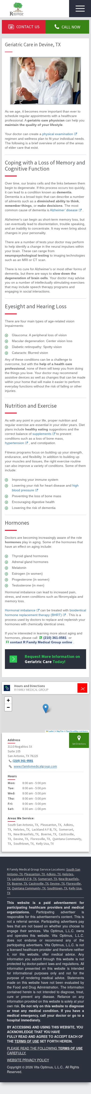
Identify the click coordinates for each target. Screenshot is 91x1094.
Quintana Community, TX (29, 888)
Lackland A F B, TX (24, 879)
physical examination (57, 134)
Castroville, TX (39, 883)
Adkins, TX (53, 874)
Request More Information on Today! (52, 659)
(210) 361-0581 (23, 761)
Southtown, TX (57, 888)
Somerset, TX (47, 879)
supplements (41, 434)
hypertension (14, 443)
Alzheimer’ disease (64, 210)
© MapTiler (59, 731)
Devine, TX (57, 883)
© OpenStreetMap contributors (76, 731)
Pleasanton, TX (34, 874)
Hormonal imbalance (20, 610)
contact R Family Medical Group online (41, 642)
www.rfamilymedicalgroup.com (35, 766)
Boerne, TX (19, 883)
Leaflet (50, 731)
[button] (46, 708)
